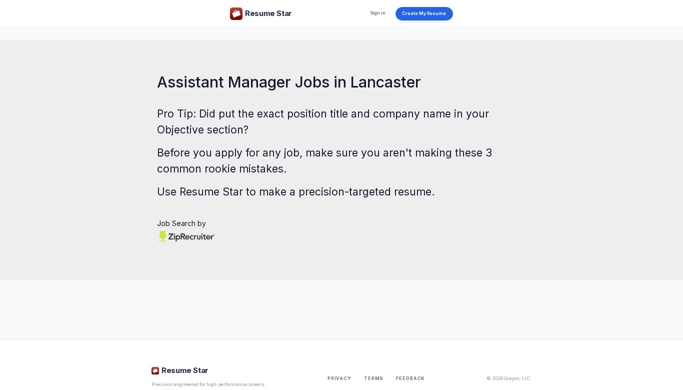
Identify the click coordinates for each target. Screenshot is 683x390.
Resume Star (211, 192)
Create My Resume (424, 13)
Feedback (410, 378)
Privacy (340, 378)
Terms (374, 378)
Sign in (378, 13)
